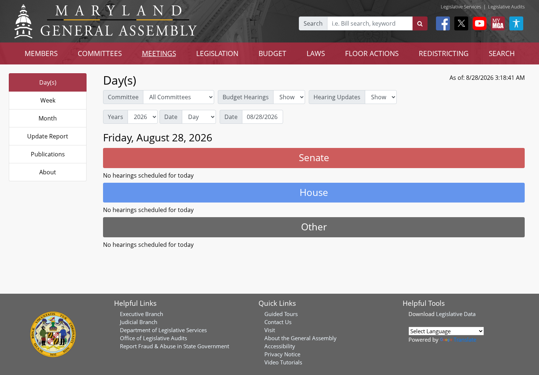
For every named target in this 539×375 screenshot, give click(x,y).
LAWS (316, 53)
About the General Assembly (300, 338)
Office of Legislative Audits (153, 338)
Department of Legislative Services (163, 330)
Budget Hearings (246, 97)
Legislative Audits (506, 6)
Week (47, 100)
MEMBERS (41, 53)
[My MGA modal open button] (496, 23)
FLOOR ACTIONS (372, 53)
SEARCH (502, 53)
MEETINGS (159, 53)
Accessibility (279, 346)
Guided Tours (281, 314)
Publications (48, 154)
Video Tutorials (283, 362)
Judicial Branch (138, 322)
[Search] (420, 23)
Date (170, 117)
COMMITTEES (100, 53)
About (47, 172)
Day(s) (47, 82)
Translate (465, 339)
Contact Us (278, 322)
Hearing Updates (337, 97)
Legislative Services (461, 6)
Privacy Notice (282, 354)
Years (115, 117)
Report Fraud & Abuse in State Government (174, 346)
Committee (123, 97)
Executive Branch (141, 314)
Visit (269, 330)
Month (47, 118)
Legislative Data (456, 314)
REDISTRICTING (444, 53)
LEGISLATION (217, 53)
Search (313, 23)
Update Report (47, 136)
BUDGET (272, 53)
